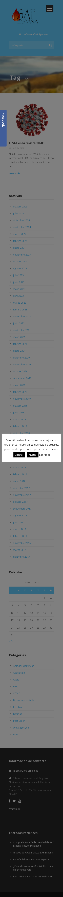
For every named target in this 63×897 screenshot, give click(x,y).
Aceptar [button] (19, 454)
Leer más (44, 454)
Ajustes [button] (32, 454)
